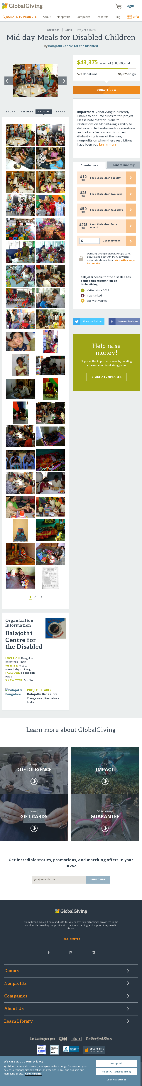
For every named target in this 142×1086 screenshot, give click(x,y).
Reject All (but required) (116, 1071)
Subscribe (98, 879)
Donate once (89, 165)
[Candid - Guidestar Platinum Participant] (56, 1050)
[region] (70, 1071)
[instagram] (71, 952)
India (69, 29)
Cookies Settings (116, 1079)
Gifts (136, 16)
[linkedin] (93, 952)
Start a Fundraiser (106, 376)
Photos (44, 111)
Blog (118, 17)
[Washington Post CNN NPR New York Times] (71, 1039)
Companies (83, 17)
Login (130, 6)
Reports (27, 111)
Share (60, 111)
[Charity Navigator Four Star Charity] (43, 1050)
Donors (11, 971)
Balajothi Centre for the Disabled (73, 46)
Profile (28, 680)
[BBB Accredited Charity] (73, 1050)
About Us (14, 1009)
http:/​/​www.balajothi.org (18, 667)
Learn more (108, 144)
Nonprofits (63, 17)
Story (10, 111)
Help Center (71, 939)
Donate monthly (123, 165)
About (46, 17)
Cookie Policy (33, 1073)
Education (53, 29)
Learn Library (18, 1021)
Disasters (102, 17)
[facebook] (49, 952)
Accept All (116, 1063)
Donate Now (106, 89)
